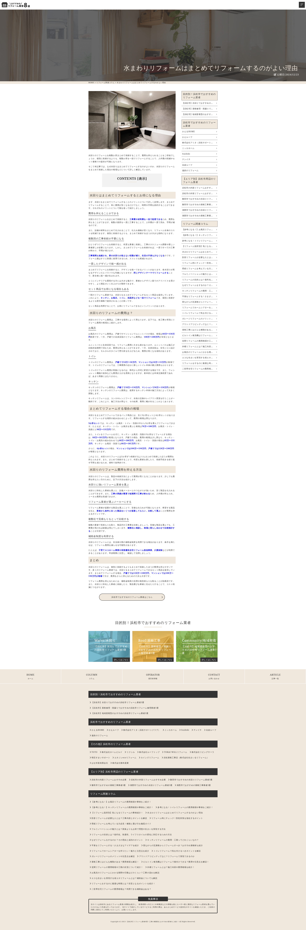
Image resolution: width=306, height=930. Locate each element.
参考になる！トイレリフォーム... (197, 240)
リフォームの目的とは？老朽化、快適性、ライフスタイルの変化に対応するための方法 (132, 834)
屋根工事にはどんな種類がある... (197, 329)
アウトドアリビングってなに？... (197, 324)
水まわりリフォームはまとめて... (197, 251)
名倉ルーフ (187, 165)
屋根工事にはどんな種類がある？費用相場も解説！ (115, 861)
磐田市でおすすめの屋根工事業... (197, 204)
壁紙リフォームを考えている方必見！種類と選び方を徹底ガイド (121, 823)
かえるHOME (188, 131)
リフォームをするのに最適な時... (197, 363)
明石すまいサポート (101, 757)
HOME (31, 674)
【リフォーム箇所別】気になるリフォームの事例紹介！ (117, 812)
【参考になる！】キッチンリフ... (197, 235)
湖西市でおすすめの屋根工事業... (197, 215)
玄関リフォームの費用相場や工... (197, 341)
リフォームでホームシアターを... (197, 307)
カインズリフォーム (150, 757)
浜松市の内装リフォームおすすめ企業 (109, 779)
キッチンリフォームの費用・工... (197, 290)
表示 (142, 178)
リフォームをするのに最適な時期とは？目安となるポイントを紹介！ (123, 883)
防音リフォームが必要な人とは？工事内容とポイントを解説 (119, 818)
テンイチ (186, 159)
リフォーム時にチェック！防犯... (197, 263)
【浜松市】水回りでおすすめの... (197, 103)
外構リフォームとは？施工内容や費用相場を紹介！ (171, 867)
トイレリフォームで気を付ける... (197, 313)
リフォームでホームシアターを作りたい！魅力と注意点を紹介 (120, 851)
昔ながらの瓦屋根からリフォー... (197, 302)
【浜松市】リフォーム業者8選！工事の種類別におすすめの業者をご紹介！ (152, 922)
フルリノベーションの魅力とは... (197, 274)
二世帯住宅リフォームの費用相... (197, 368)
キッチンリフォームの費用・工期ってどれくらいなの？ (173, 840)
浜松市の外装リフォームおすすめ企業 (148, 779)
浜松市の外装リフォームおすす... (197, 193)
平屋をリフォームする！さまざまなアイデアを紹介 (115, 845)
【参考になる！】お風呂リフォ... (197, 229)
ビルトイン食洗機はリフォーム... (197, 335)
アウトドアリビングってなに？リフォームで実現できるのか (167, 856)
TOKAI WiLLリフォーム (175, 752)
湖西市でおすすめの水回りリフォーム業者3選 (151, 785)
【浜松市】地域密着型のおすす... (197, 114)
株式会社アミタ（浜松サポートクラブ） (141, 730)
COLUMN (91, 674)
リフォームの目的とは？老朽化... (197, 279)
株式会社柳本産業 (120, 763)
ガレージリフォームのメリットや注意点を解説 (113, 856)
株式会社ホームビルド (112, 752)
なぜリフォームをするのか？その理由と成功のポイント (117, 840)
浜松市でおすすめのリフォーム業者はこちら (132, 597)
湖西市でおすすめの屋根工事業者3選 (194, 785)
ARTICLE (275, 674)
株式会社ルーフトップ (149, 752)
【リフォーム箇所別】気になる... (197, 246)
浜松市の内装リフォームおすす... (197, 187)
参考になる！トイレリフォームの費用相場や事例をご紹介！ (185, 807)
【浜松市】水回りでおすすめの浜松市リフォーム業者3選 (118, 702)
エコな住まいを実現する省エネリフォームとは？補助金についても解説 (124, 878)
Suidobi (186, 153)
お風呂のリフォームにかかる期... (197, 352)
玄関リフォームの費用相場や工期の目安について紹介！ (117, 867)
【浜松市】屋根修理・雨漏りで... (197, 108)
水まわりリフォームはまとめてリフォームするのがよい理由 (175, 812)
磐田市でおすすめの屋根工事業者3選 (109, 785)
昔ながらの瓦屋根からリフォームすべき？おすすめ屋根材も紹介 (173, 845)
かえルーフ (187, 137)
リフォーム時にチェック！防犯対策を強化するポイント (177, 818)
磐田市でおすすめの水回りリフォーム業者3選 (191, 779)
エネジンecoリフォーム (125, 757)
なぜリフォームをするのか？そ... (197, 285)
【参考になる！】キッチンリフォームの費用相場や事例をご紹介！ (122, 807)
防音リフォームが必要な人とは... (197, 257)
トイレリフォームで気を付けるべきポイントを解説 (177, 851)
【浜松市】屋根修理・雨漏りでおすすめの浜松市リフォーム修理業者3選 (125, 708)
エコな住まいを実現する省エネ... (197, 357)
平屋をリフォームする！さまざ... (197, 296)
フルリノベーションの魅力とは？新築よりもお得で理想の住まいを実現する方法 (129, 829)
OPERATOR (153, 674)
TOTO (94, 752)
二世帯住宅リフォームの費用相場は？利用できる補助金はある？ (121, 889)
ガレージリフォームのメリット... (197, 318)
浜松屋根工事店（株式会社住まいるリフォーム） (186, 757)
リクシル (131, 752)
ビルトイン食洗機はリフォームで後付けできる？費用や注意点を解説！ (176, 861)
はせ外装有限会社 (100, 763)
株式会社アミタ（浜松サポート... (197, 142)
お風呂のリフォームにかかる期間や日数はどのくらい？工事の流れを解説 (125, 872)
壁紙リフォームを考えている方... (197, 268)
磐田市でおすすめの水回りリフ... (197, 199)
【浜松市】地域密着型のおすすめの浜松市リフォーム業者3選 (120, 713)
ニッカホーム (188, 148)
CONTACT (214, 674)
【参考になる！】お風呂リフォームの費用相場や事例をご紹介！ (121, 801)
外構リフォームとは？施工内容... (197, 346)
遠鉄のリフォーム (190, 170)
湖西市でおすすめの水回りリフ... (197, 210)
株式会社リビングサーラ (203, 752)
